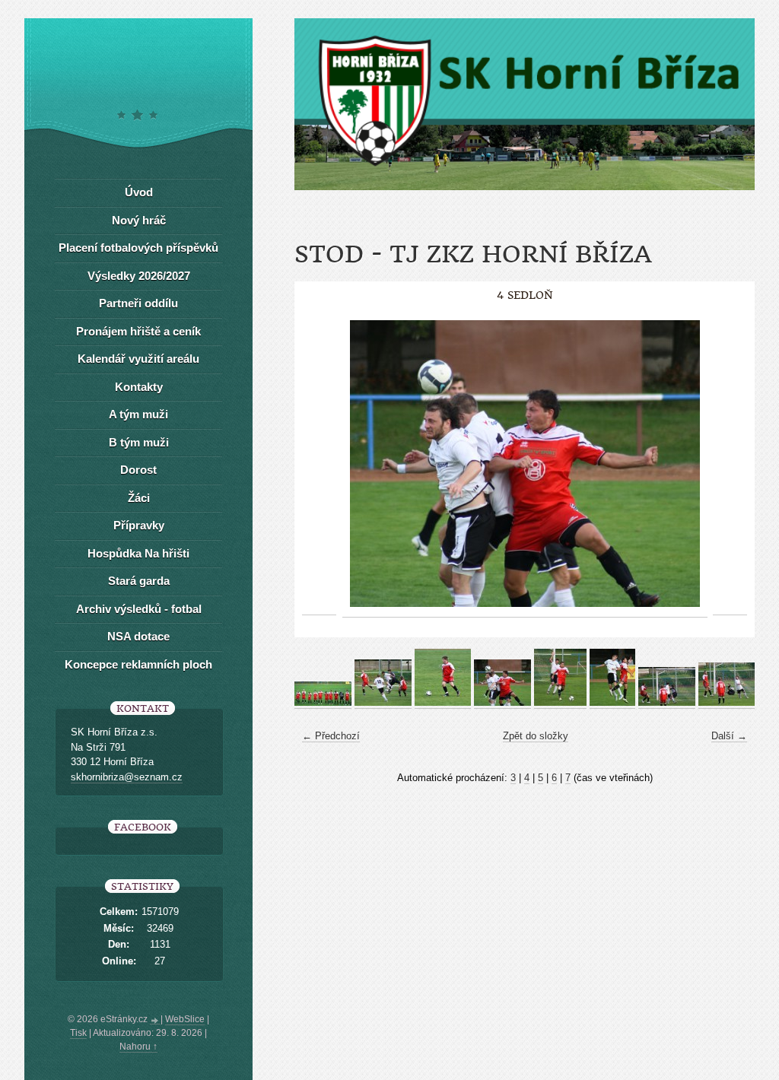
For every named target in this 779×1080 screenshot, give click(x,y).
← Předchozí (331, 736)
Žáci (139, 497)
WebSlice (185, 1019)
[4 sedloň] (502, 703)
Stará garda (139, 580)
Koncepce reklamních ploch (138, 664)
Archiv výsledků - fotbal (139, 608)
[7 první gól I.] (666, 703)
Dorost (138, 469)
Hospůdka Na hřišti (138, 553)
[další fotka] (730, 464)
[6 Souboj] (612, 703)
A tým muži (138, 414)
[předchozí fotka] (319, 464)
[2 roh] (383, 703)
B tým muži (139, 442)
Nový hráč (139, 220)
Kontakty (139, 386)
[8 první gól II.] (726, 703)
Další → (729, 736)
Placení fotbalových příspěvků (138, 247)
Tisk (78, 1033)
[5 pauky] (560, 703)
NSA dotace (138, 636)
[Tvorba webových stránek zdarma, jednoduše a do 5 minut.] (155, 1020)
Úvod (139, 192)
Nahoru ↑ (138, 1046)
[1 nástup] (322, 703)
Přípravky (138, 525)
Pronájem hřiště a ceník (138, 331)
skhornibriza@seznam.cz (127, 777)
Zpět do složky (535, 736)
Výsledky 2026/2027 (138, 275)
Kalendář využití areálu (138, 358)
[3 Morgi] (443, 703)
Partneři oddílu (138, 303)
